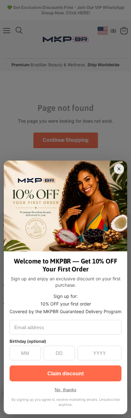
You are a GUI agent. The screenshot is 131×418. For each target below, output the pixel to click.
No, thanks (65, 389)
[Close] (119, 169)
